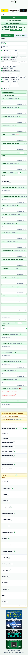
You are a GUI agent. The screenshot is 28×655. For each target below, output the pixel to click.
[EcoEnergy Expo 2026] (14, 614)
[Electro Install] (14, 634)
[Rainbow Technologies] (14, 10)
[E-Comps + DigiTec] (14, 644)
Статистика (21, 652)
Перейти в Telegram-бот (16, 29)
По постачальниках (7, 35)
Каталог (18, 650)
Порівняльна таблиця (20, 35)
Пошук (14, 17)
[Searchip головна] (14, 2)
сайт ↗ (21, 152)
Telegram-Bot (11, 650)
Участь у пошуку (5, 4)
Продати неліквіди (13, 4)
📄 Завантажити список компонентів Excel (14, 23)
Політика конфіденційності (11, 652)
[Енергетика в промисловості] (14, 624)
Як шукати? (19, 4)
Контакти (24, 4)
